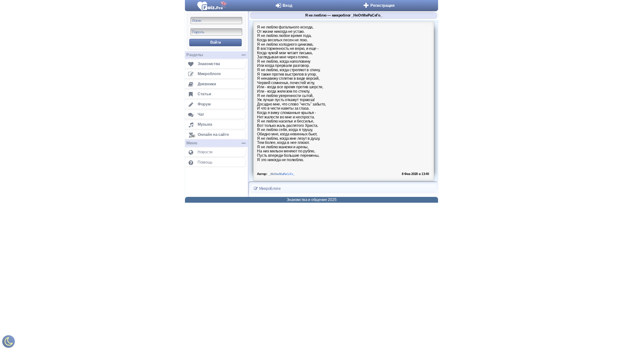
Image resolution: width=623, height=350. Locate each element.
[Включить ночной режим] (8, 343)
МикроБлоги (269, 188)
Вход (287, 5)
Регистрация (382, 5)
